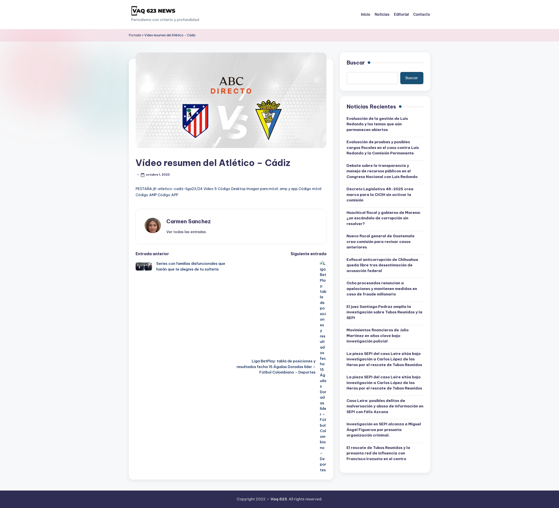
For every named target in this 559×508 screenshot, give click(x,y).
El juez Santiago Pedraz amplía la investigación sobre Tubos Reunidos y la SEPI (384, 312)
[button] (186, 232)
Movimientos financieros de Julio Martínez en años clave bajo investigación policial (378, 336)
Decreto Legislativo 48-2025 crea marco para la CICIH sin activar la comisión (380, 195)
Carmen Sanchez (188, 221)
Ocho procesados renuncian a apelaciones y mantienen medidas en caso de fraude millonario (382, 289)
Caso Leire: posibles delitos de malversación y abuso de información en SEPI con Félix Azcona (385, 406)
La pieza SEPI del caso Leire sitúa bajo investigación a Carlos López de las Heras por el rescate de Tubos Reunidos (384, 359)
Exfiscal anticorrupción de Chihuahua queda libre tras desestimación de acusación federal (382, 265)
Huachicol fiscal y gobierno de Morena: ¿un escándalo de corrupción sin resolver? (384, 218)
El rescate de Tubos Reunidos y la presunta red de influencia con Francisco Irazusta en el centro (378, 453)
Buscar (356, 62)
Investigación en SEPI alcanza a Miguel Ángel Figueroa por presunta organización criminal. (384, 430)
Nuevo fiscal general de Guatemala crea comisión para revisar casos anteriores (380, 242)
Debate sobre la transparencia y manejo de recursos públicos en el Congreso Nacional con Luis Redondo (382, 171)
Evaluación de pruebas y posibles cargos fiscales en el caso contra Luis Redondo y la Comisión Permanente (383, 147)
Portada (135, 35)
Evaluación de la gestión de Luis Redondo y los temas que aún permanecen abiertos (377, 124)
